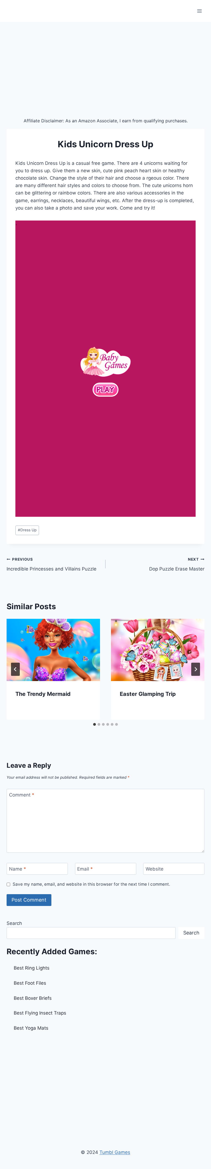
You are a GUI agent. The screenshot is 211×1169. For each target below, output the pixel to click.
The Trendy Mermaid (43, 694)
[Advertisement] (105, 63)
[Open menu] (199, 11)
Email (85, 869)
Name (17, 869)
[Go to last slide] (15, 669)
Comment (21, 795)
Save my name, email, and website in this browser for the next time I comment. (91, 884)
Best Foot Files (30, 983)
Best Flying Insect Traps (40, 1013)
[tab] (94, 724)
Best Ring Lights (31, 968)
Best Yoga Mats (31, 1028)
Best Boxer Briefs (33, 998)
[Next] (195, 669)
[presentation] (53, 650)
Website (154, 869)
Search (14, 923)
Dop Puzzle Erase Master (176, 564)
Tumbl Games (114, 1152)
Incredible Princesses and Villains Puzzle (51, 564)
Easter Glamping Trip (148, 694)
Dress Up (27, 530)
